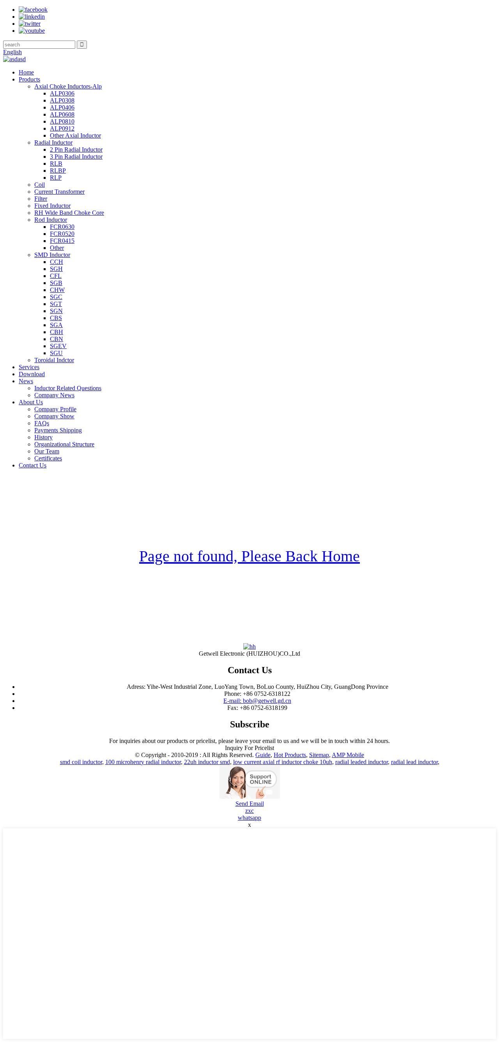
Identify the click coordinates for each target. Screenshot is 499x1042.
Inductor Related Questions (67, 388)
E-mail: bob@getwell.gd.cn (257, 700)
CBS (56, 318)
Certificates (48, 458)
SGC (56, 297)
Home (26, 72)
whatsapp (249, 817)
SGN (56, 311)
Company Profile (55, 409)
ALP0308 (62, 100)
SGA (56, 325)
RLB (56, 163)
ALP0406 (62, 107)
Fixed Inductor (52, 205)
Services (29, 367)
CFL (56, 275)
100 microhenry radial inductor (143, 762)
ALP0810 (62, 121)
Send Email (249, 803)
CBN (56, 339)
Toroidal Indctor (54, 360)
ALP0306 (62, 93)
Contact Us (32, 465)
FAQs (41, 423)
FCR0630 (62, 226)
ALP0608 (62, 114)
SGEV (58, 346)
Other (57, 247)
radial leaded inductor (361, 762)
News (26, 381)
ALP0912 (62, 128)
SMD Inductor (52, 254)
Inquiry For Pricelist (249, 748)
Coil (39, 184)
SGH (56, 268)
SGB (56, 283)
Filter (40, 198)
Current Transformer (59, 191)
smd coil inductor (81, 762)
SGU (56, 353)
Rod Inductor (50, 219)
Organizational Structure (64, 444)
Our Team (46, 451)
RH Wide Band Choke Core (69, 212)
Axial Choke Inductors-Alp (68, 86)
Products (29, 79)
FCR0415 (62, 240)
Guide (263, 755)
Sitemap (319, 755)
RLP (56, 177)
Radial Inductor (53, 142)
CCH (56, 261)
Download (32, 374)
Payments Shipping (58, 430)
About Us (31, 402)
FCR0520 (62, 233)
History (43, 437)
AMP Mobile (348, 755)
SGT (56, 304)
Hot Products (290, 755)
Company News (54, 395)
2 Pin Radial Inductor (76, 149)
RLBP (58, 170)
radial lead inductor (414, 762)
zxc (249, 810)
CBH (56, 332)
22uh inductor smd (207, 762)
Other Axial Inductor (75, 135)
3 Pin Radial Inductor (76, 156)
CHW (57, 290)
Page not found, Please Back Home (249, 556)
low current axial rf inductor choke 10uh (282, 762)
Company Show (54, 416)
